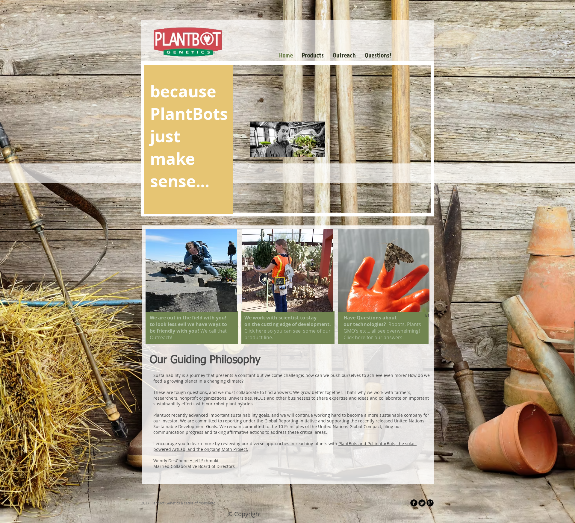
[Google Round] (430, 503)
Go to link (156, 306)
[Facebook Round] (413, 503)
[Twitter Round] (422, 503)
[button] (191, 270)
